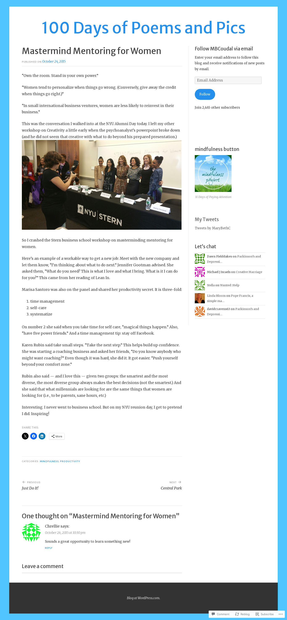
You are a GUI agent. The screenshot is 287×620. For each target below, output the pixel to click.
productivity (70, 461)
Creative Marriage (249, 272)
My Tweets (207, 219)
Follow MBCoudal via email (224, 49)
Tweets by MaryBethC (212, 228)
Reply (49, 547)
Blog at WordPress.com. (143, 598)
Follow (204, 94)
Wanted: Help (229, 285)
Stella (211, 285)
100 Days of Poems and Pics (144, 28)
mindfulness (49, 461)
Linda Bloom (216, 296)
